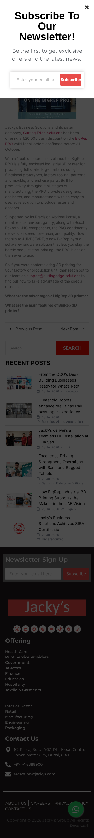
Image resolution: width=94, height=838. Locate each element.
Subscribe (71, 79)
